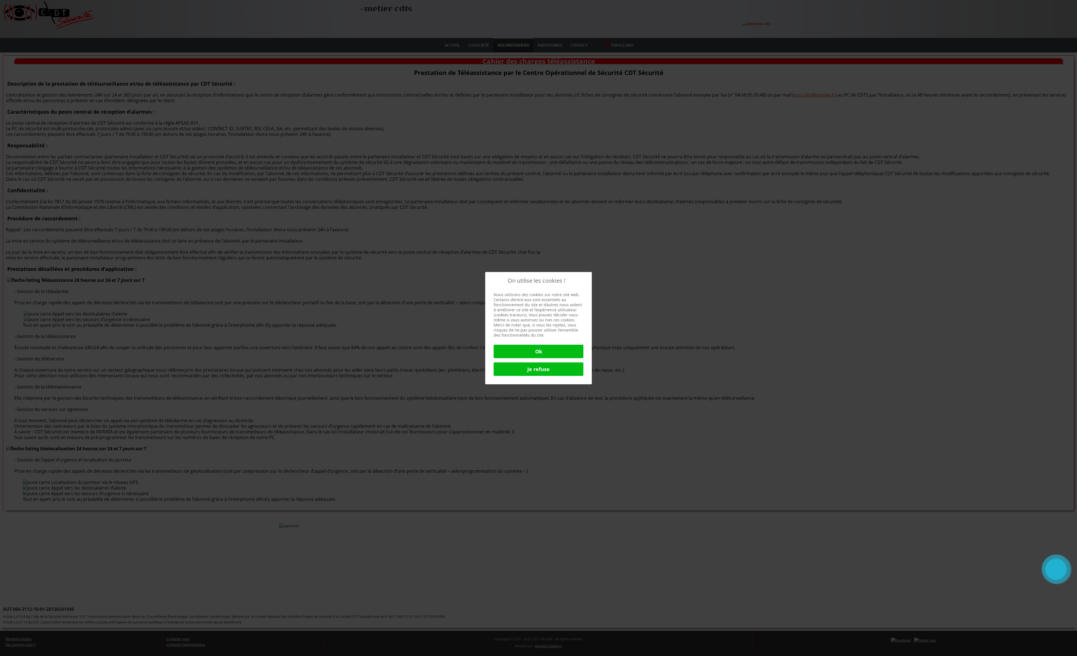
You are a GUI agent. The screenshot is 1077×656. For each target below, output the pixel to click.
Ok (538, 351)
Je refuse (538, 369)
